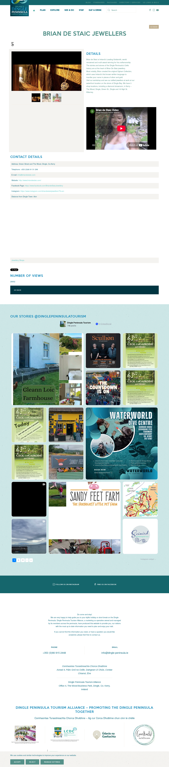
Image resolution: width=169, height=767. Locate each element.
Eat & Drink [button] (95, 9)
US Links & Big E (151, 2)
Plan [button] (42, 9)
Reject (32, 762)
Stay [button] (81, 9)
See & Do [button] (69, 9)
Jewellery (15, 260)
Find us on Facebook (106, 584)
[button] (25, 734)
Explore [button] (55, 9)
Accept (17, 762)
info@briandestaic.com (26, 175)
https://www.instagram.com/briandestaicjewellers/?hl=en (42, 191)
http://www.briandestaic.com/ (30, 180)
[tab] (36, 97)
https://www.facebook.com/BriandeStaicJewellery (44, 185)
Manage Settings (52, 762)
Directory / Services (129, 2)
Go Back (153, 27)
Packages (112, 2)
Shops (21, 260)
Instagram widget (147, 559)
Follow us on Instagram (67, 584)
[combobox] (121, 10)
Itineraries (99, 2)
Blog (88, 2)
